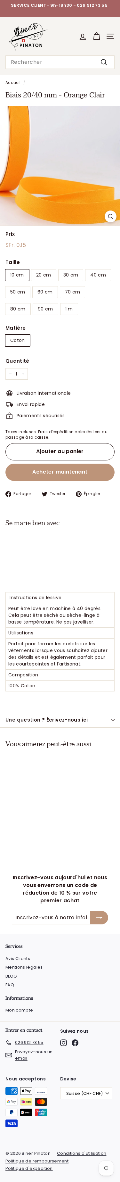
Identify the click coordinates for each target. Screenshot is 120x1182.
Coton (17, 340)
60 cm (45, 292)
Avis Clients (17, 958)
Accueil (12, 82)
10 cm (17, 275)
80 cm (18, 309)
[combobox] (60, 62)
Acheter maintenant (59, 471)
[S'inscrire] (99, 917)
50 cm (17, 292)
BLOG (11, 976)
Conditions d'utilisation (81, 1153)
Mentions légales (24, 967)
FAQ (9, 985)
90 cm (45, 309)
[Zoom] (110, 216)
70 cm (72, 292)
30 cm (70, 275)
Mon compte (19, 1010)
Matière (15, 328)
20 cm (43, 275)
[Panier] (96, 36)
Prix (10, 234)
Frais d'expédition (56, 431)
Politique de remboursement (36, 1161)
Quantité (17, 361)
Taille (12, 262)
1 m (69, 309)
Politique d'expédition (29, 1168)
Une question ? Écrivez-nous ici (46, 719)
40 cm (98, 275)
